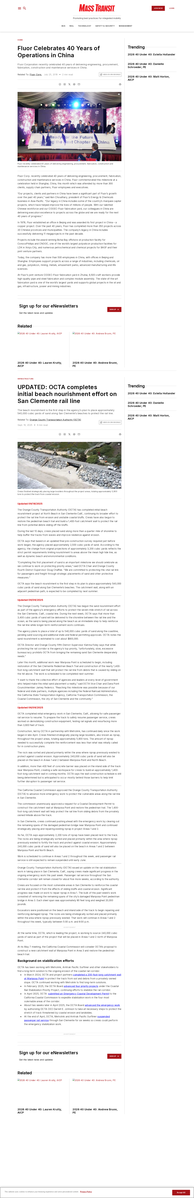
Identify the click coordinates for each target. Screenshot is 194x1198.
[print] (120, 84)
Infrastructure (25, 379)
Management (125, 26)
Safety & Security (105, 26)
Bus (63, 26)
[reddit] (74, 84)
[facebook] (60, 84)
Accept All (181, 1193)
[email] (79, 84)
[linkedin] (64, 84)
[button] (20, 8)
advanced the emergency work (102, 1005)
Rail (72, 26)
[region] (97, 1192)
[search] (25, 8)
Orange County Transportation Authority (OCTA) (55, 419)
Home (20, 40)
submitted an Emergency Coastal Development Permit (78, 993)
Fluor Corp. (36, 74)
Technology (84, 26)
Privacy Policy (86, 1192)
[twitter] (69, 84)
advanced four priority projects (81, 986)
